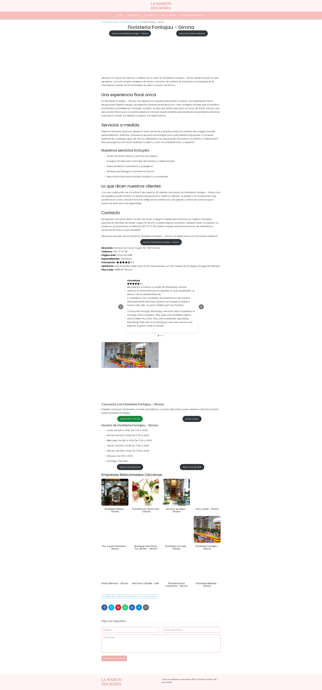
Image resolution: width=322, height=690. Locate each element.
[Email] (146, 607)
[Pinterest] (118, 607)
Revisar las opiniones (130, 467)
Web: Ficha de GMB (192, 467)
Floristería (107, 596)
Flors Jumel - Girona (207, 509)
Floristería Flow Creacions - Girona (176, 584)
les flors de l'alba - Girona (176, 510)
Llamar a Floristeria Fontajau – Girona (130, 33)
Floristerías (132, 15)
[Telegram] (139, 607)
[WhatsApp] (125, 607)
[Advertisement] (161, 55)
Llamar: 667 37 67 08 (130, 419)
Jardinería (149, 15)
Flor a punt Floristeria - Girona (115, 547)
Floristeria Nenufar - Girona (207, 584)
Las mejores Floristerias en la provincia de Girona (134, 596)
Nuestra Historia (168, 15)
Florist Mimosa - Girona (115, 583)
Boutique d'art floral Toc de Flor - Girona (145, 547)
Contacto (201, 679)
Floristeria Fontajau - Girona (207, 547)
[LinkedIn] (132, 607)
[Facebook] (104, 607)
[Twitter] (111, 607)
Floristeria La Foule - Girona (176, 547)
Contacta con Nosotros (192, 15)
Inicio (120, 15)
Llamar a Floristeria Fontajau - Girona (161, 242)
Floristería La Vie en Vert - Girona (145, 510)
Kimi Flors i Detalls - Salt (145, 583)
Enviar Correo (191, 419)
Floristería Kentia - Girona (115, 510)
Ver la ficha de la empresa (192, 33)
